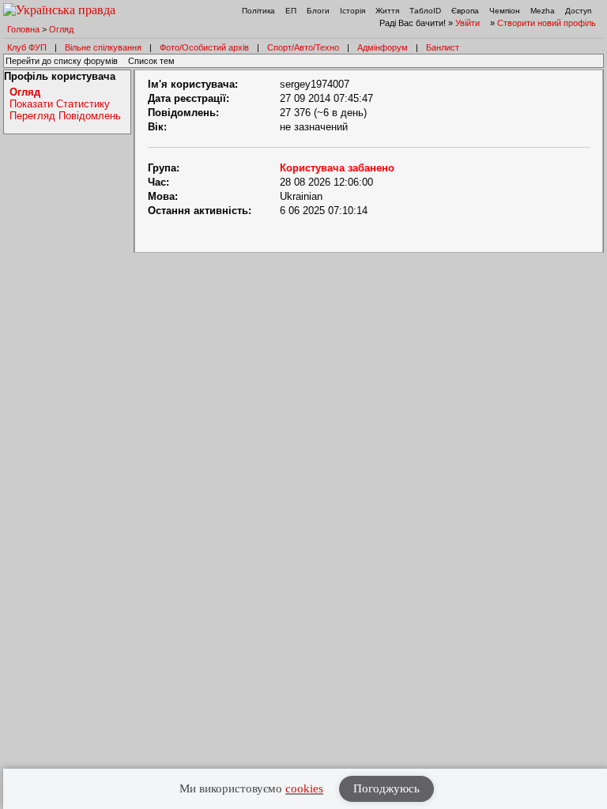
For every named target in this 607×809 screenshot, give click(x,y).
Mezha (542, 10)
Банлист (442, 47)
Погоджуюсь (386, 788)
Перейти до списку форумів (62, 61)
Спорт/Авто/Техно (303, 47)
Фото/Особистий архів (204, 47)
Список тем (151, 61)
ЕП (290, 10)
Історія (352, 10)
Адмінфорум (382, 47)
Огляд (61, 29)
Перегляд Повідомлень (65, 116)
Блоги (318, 10)
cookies (304, 788)
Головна (23, 29)
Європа (465, 10)
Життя (387, 10)
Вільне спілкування (103, 47)
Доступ (578, 10)
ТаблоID (425, 10)
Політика (258, 10)
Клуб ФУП (27, 47)
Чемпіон (504, 10)
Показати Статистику (59, 104)
